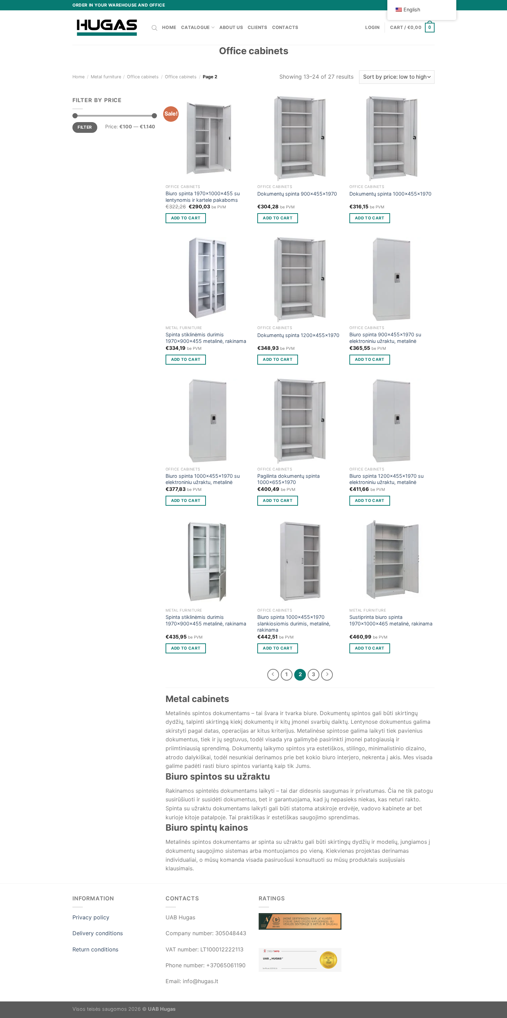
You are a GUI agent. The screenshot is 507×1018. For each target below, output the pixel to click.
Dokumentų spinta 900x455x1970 (297, 194)
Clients (257, 27)
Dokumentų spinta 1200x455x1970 (298, 335)
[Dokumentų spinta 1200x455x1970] (299, 279)
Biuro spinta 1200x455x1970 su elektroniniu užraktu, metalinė (386, 479)
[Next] (327, 675)
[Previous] (273, 675)
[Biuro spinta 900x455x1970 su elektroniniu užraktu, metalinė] (392, 279)
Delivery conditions (97, 933)
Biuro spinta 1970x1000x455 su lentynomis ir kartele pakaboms (203, 196)
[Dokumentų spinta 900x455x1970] (299, 138)
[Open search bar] (154, 27)
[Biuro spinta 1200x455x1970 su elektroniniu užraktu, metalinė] (392, 421)
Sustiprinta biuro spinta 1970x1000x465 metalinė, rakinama (391, 620)
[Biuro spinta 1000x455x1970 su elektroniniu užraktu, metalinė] (208, 421)
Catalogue (195, 27)
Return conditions (95, 949)
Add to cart (186, 218)
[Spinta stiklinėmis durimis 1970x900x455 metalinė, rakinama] (208, 279)
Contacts (285, 27)
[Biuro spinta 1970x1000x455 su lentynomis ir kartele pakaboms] (208, 138)
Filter (85, 127)
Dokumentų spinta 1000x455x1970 (390, 194)
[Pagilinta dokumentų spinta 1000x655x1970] (299, 421)
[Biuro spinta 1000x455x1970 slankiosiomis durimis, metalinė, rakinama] (299, 562)
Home (169, 27)
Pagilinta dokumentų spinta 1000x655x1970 (288, 479)
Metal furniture (106, 76)
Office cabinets (143, 76)
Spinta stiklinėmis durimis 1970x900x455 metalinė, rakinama (206, 338)
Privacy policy (90, 917)
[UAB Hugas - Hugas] (106, 27)
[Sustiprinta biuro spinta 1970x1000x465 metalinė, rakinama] (392, 562)
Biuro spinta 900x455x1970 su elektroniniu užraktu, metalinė (385, 338)
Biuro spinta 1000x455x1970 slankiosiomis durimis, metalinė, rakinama (293, 623)
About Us (231, 27)
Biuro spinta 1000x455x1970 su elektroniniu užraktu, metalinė (203, 479)
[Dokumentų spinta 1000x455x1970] (392, 138)
